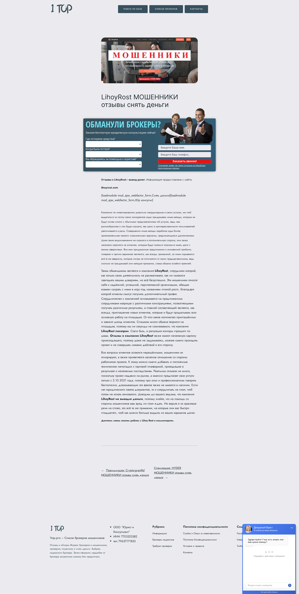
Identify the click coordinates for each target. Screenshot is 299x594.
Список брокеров (166, 9)
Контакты (196, 9)
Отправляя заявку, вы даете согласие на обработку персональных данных (181, 167)
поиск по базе (132, 9)
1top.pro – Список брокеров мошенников (77, 538)
